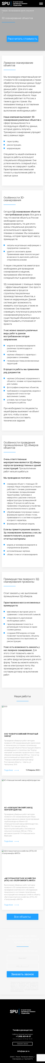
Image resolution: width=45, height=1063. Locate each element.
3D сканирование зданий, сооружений (21, 11)
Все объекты (22, 916)
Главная (4, 11)
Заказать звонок (22, 974)
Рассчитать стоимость (22, 38)
